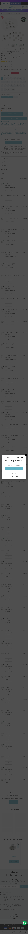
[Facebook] (9, 473)
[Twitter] (18, 473)
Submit (14, 468)
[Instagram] (12, 473)
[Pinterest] (15, 473)
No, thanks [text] (15, 476)
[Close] (26, 455)
